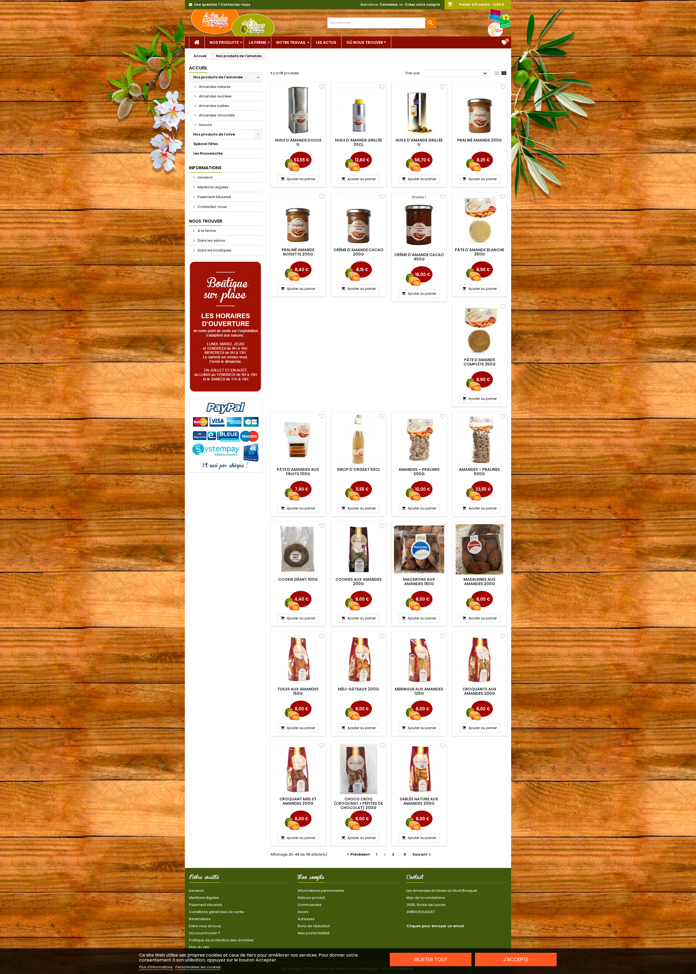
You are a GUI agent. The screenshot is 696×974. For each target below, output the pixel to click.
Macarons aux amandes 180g (419, 581)
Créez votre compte (422, 4)
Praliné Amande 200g (479, 140)
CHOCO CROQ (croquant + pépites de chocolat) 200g (358, 803)
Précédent (358, 854)
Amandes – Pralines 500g (479, 472)
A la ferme (206, 230)
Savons (205, 124)
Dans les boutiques (214, 250)
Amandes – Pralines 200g (419, 472)
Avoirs (303, 911)
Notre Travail (291, 42)
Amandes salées (214, 105)
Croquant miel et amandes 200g (297, 801)
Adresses (306, 918)
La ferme (257, 42)
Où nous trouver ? (366, 42)
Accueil (198, 68)
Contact (414, 878)
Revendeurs (199, 918)
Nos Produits (224, 42)
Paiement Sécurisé (214, 196)
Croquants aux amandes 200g (479, 691)
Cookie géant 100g (298, 579)
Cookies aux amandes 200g (358, 581)
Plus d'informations (156, 967)
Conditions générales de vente (216, 911)
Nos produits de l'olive (214, 134)
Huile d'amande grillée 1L (419, 142)
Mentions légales (204, 897)
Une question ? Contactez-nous (222, 4)
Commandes (309, 904)
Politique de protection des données (221, 940)
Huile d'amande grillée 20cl (358, 142)
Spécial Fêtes (205, 143)
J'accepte (515, 959)
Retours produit (311, 897)
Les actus (326, 42)
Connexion (389, 4)
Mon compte (311, 878)
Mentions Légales (212, 187)
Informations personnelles (321, 890)
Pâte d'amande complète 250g (480, 362)
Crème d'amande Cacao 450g (419, 257)
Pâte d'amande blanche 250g (479, 252)
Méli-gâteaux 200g (358, 689)
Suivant (422, 854)
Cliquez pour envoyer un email (435, 926)
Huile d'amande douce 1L (298, 142)
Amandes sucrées (215, 96)
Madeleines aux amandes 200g (480, 581)
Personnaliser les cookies (198, 967)
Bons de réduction (314, 926)
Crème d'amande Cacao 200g (358, 252)
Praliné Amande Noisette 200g (298, 252)
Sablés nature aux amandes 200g (419, 801)
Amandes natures (215, 86)
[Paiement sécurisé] (225, 435)
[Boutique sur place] (225, 326)
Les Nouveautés (208, 153)
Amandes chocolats (217, 115)
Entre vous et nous (205, 926)
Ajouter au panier (298, 179)
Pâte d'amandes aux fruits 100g (298, 472)
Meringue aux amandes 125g (419, 691)
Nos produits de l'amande (218, 77)
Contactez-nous (212, 206)
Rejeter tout (431, 959)
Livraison (205, 177)
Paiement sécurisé (205, 904)
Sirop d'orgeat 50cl (358, 469)
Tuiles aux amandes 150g (298, 691)
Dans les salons (211, 240)
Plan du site (199, 947)
